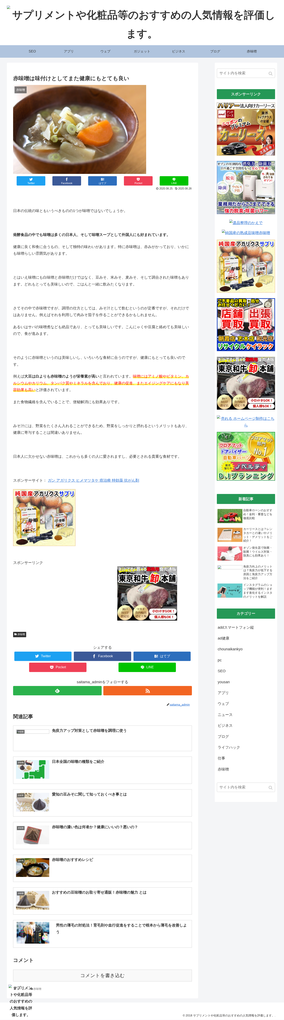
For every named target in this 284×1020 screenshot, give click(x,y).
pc (220, 660)
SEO (222, 671)
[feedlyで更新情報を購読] (57, 690)
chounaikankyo (230, 649)
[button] (271, 74)
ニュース (225, 715)
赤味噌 (21, 634)
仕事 (221, 758)
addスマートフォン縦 (236, 627)
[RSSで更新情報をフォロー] (147, 690)
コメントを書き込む (102, 975)
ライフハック (229, 747)
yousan (224, 682)
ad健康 (223, 638)
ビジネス (225, 725)
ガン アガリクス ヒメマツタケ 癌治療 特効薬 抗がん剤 (93, 480)
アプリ (223, 693)
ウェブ (223, 704)
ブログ (223, 736)
